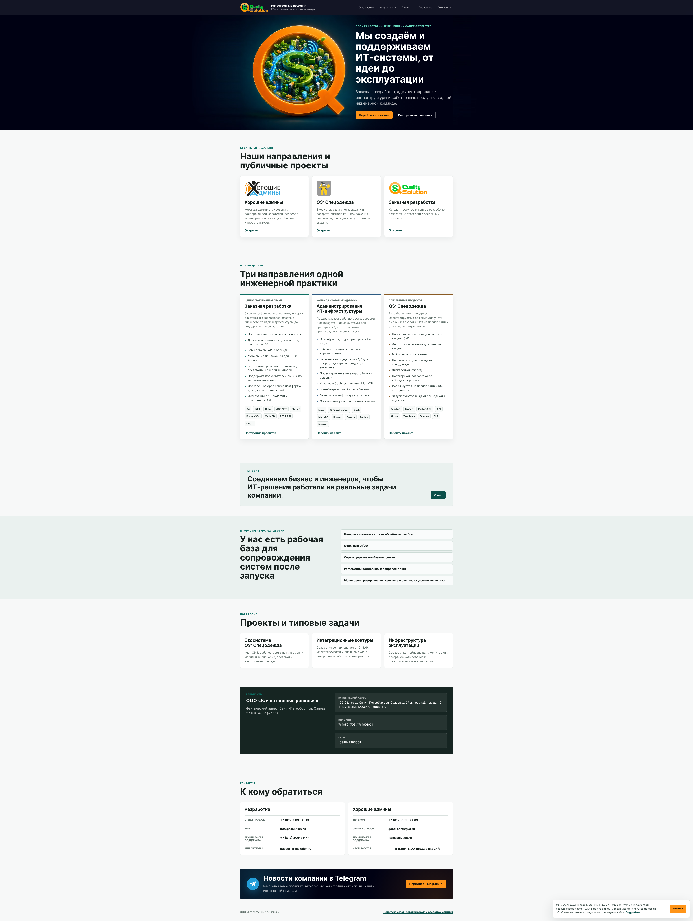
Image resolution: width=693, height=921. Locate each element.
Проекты (407, 7)
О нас (438, 495)
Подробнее (633, 912)
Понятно (678, 908)
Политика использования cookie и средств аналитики (418, 911)
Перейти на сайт (329, 433)
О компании (366, 7)
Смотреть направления (415, 115)
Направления (387, 7)
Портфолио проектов (260, 433)
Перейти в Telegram (426, 884)
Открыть (251, 230)
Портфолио (425, 7)
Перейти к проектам (374, 115)
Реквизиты (444, 7)
